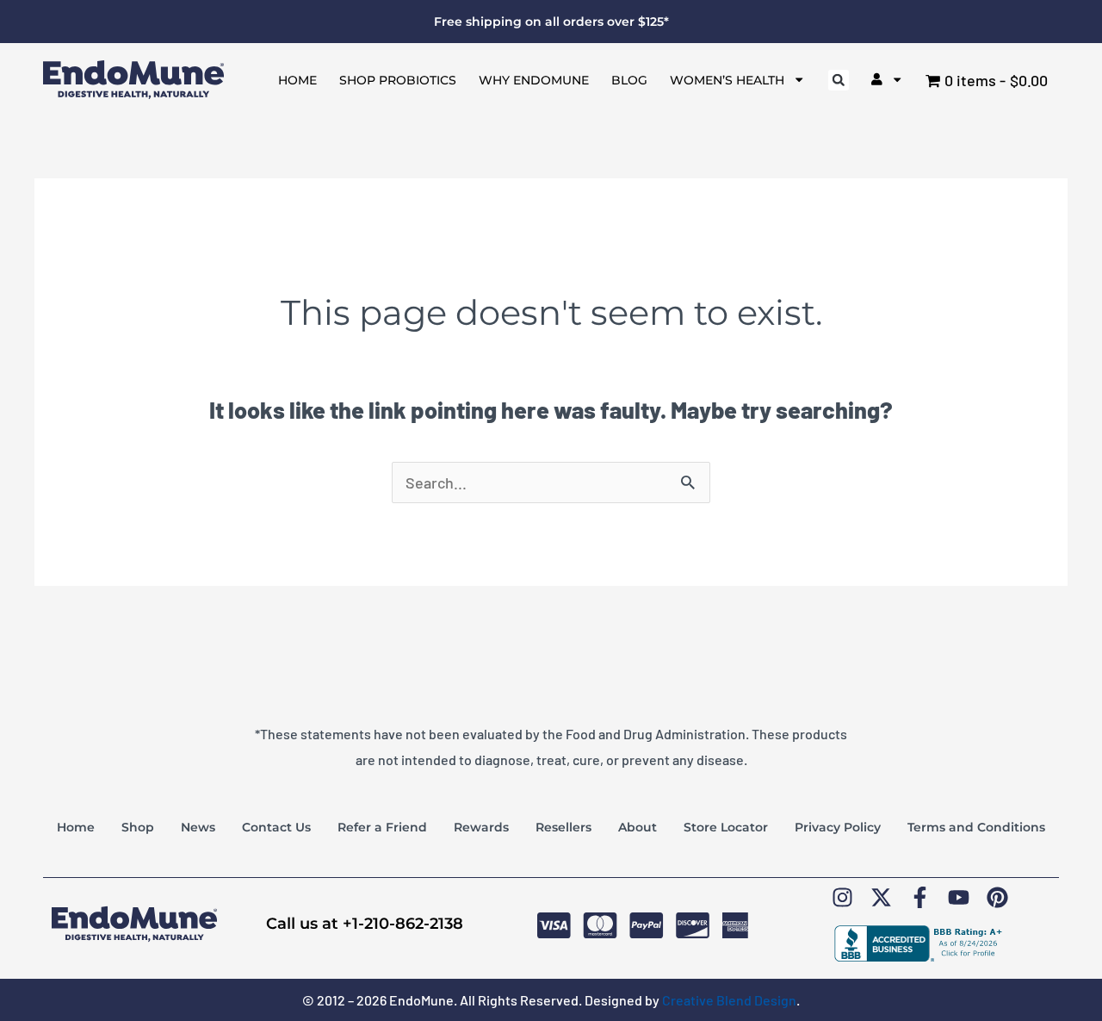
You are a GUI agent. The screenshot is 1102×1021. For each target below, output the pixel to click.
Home (297, 80)
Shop (137, 827)
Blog (629, 80)
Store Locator (726, 827)
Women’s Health (727, 80)
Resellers (563, 827)
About (637, 827)
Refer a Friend (382, 827)
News (198, 827)
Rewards (481, 827)
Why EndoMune (534, 80)
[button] (838, 80)
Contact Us (276, 827)
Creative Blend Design (729, 1000)
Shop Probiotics (397, 80)
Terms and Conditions (976, 827)
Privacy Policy (838, 827)
